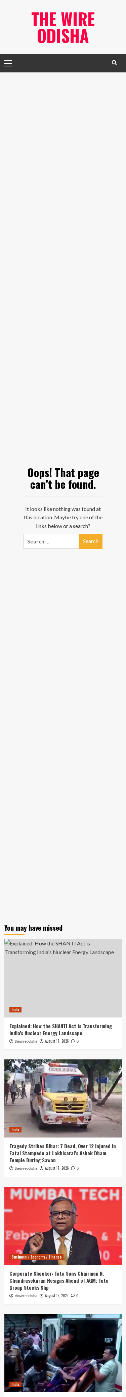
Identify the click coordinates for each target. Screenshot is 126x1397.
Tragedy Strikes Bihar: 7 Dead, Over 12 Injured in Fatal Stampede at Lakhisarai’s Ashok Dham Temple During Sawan (62, 1153)
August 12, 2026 (57, 1295)
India (15, 1009)
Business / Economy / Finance (36, 1257)
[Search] (114, 62)
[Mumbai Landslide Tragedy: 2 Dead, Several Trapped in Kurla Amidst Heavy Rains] (63, 1353)
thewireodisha (26, 1168)
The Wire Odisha (63, 27)
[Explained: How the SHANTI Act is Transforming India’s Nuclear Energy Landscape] (63, 978)
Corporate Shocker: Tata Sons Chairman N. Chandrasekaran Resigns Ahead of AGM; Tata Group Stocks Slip (59, 1280)
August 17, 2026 (57, 1168)
